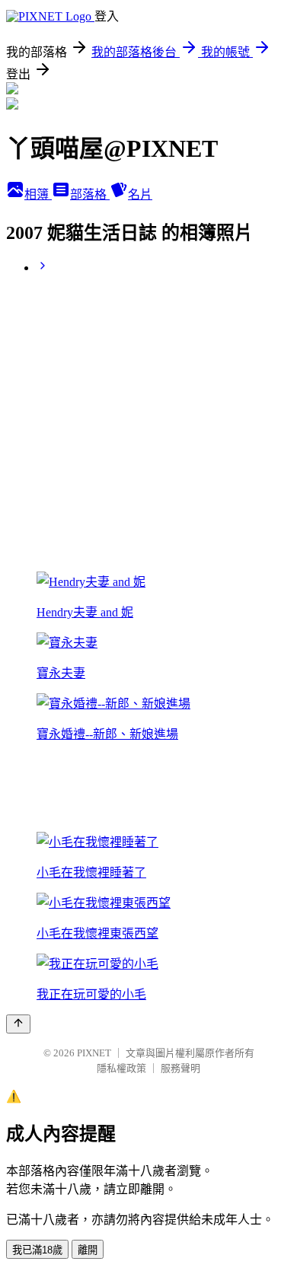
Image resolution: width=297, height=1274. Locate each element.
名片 (140, 194)
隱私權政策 (121, 1068)
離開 (87, 1250)
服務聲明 (180, 1068)
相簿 (38, 194)
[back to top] (18, 1024)
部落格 (90, 194)
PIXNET (94, 1053)
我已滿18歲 (37, 1250)
